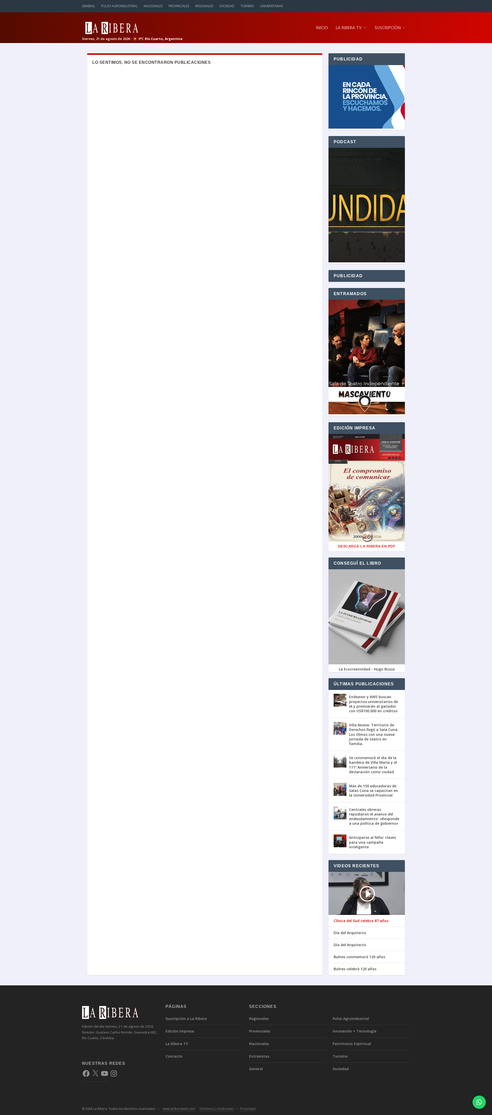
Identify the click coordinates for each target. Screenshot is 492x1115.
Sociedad (226, 6)
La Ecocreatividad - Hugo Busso (367, 669)
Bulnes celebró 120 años (355, 969)
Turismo (247, 6)
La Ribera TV (349, 28)
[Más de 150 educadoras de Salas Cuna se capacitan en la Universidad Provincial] (340, 789)
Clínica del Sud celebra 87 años (361, 920)
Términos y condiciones (216, 1109)
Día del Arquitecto (350, 933)
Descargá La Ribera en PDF (367, 546)
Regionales (204, 6)
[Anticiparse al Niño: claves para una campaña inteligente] (340, 840)
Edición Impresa (180, 1031)
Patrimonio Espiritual (352, 1043)
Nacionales (153, 6)
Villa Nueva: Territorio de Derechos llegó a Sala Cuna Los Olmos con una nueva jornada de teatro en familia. (373, 734)
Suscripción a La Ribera (186, 1018)
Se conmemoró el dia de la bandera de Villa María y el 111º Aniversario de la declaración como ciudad (373, 764)
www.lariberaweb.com (179, 1109)
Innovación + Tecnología (354, 1031)
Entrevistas (259, 1056)
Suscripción (388, 28)
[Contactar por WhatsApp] (479, 1102)
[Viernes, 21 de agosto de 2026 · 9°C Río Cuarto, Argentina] (132, 27)
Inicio (322, 28)
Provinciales (179, 6)
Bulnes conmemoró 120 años (359, 957)
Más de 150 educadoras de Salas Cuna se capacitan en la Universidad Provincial (373, 790)
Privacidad (247, 1109)
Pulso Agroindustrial (119, 6)
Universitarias (271, 6)
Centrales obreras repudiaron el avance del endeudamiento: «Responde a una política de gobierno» (374, 816)
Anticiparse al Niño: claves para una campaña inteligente (372, 842)
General (88, 6)
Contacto (174, 1056)
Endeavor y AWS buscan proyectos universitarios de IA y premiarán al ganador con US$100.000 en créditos (373, 703)
